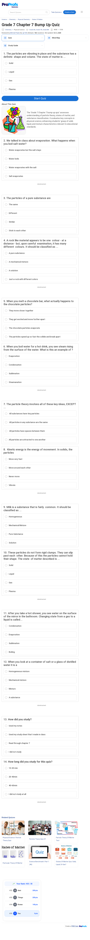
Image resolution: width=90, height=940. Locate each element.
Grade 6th (32, 30)
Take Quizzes (56, 12)
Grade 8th (46, 30)
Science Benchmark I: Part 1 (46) (39, 863)
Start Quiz (40, 98)
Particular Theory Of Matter (12, 863)
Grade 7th (39, 30)
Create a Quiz (69, 12)
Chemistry (8, 30)
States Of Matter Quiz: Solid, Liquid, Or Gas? (66, 863)
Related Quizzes (8, 817)
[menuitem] (56, 12)
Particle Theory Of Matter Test (65, 839)
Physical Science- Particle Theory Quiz (12, 839)
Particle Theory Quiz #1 (37, 839)
